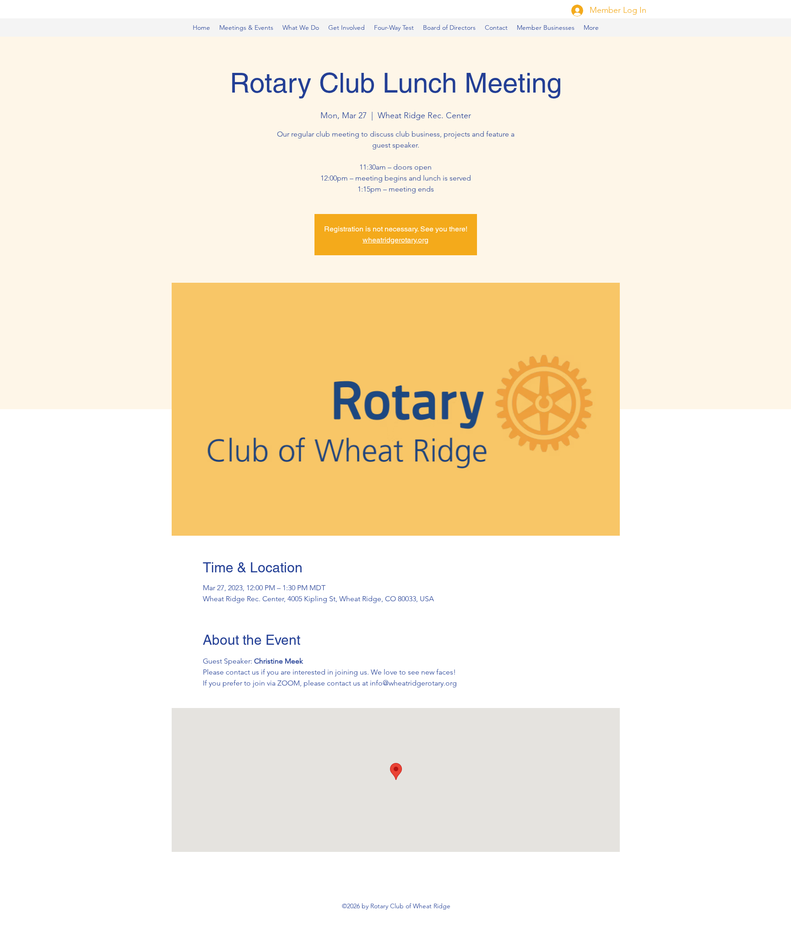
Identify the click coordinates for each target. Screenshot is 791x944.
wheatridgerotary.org (395, 240)
